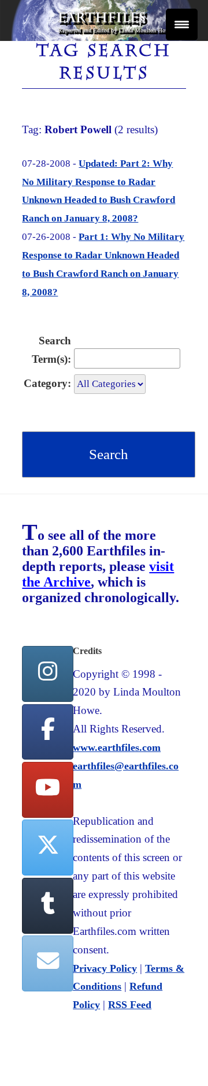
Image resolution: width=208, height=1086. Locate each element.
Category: (47, 383)
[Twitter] (47, 847)
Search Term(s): (51, 350)
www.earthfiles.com (117, 747)
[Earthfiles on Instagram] (47, 674)
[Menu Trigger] (182, 24)
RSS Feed (129, 1004)
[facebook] (47, 732)
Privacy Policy (105, 968)
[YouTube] (47, 790)
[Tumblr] (47, 906)
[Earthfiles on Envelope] (47, 963)
